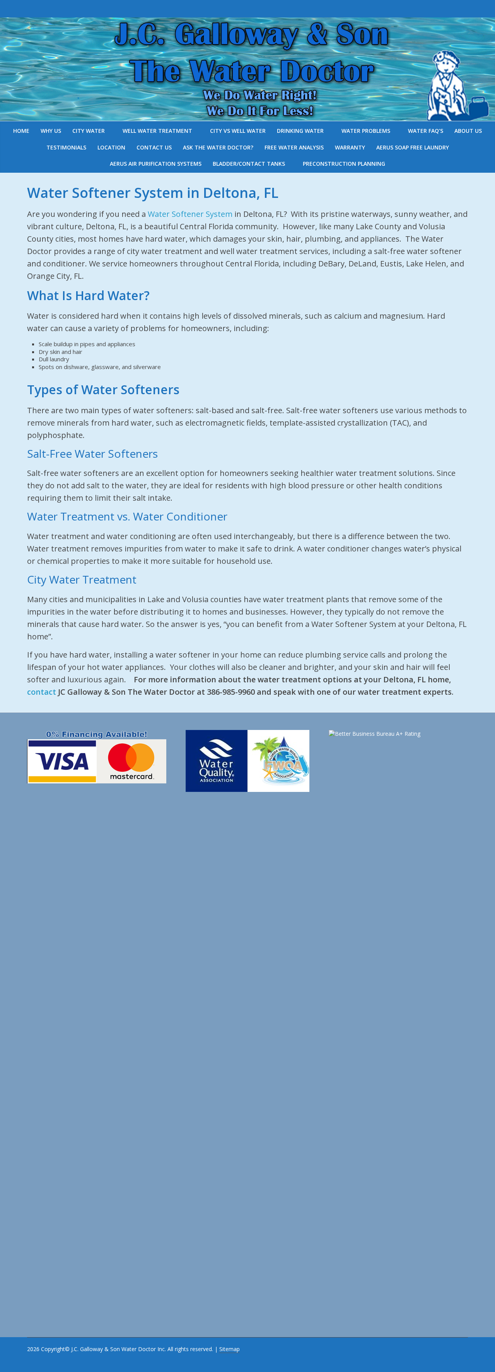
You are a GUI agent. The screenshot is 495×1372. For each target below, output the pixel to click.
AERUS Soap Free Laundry (412, 147)
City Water (88, 130)
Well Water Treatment (157, 130)
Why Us (51, 130)
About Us (468, 130)
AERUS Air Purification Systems (155, 163)
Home (21, 130)
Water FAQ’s (425, 130)
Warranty (350, 147)
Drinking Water (300, 130)
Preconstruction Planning (344, 163)
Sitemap (229, 1349)
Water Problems (365, 130)
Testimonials (66, 147)
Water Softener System (190, 214)
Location (111, 147)
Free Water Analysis (294, 147)
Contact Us (154, 147)
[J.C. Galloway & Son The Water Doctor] (247, 23)
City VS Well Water (238, 130)
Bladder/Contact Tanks (249, 163)
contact (41, 692)
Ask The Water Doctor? (218, 147)
